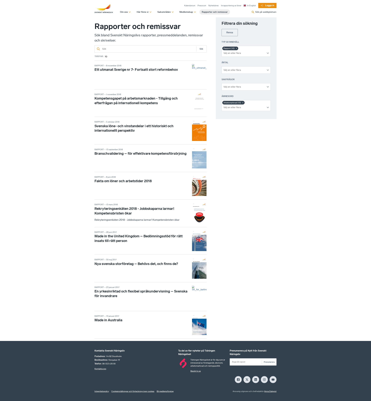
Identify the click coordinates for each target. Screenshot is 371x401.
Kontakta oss (100, 369)
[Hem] (103, 8)
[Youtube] (273, 379)
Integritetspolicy (101, 391)
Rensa (229, 32)
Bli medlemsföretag (165, 391)
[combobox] (244, 53)
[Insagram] (264, 379)
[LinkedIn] (255, 379)
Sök (201, 49)
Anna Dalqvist (270, 391)
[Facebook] (238, 379)
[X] (246, 379)
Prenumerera (269, 362)
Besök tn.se (195, 371)
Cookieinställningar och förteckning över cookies (132, 391)
